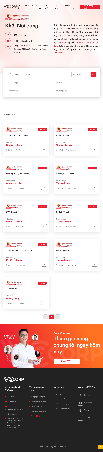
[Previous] (45, 317)
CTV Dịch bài (11, 288)
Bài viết (46, 6)
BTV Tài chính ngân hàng (17, 135)
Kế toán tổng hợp (64, 212)
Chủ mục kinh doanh (65, 173)
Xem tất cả (35, 416)
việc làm (62, 42)
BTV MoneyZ (11, 212)
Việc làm (19, 6)
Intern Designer (62, 250)
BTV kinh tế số (62, 135)
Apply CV (65, 361)
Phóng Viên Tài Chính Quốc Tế (19, 250)
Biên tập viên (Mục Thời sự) (18, 173)
